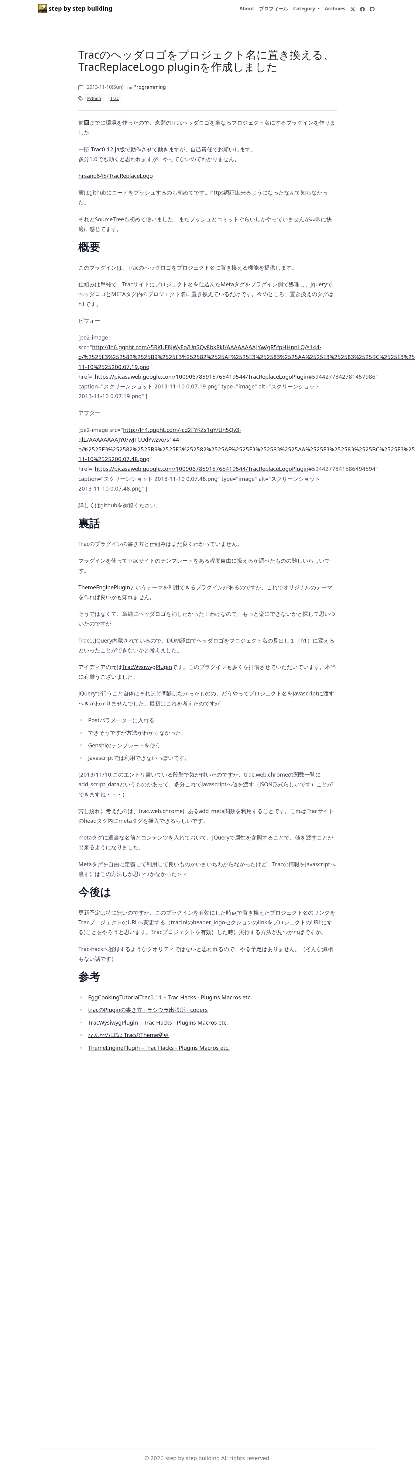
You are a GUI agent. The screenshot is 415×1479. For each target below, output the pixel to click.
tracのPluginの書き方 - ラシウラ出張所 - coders (148, 1009)
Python (94, 98)
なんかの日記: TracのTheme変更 (128, 1035)
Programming (149, 87)
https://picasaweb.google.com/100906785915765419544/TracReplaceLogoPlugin (201, 376)
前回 (83, 122)
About (246, 8)
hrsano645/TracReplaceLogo (115, 175)
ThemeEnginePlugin (104, 587)
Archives (335, 8)
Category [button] (304, 8)
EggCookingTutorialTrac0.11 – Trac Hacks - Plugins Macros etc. (170, 997)
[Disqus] (207, 1167)
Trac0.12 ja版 (108, 149)
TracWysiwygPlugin (147, 667)
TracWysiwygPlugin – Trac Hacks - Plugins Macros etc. (158, 1022)
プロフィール (273, 8)
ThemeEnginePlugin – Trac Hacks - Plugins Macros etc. (159, 1047)
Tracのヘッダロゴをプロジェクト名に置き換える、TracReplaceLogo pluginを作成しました (206, 60)
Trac (114, 98)
